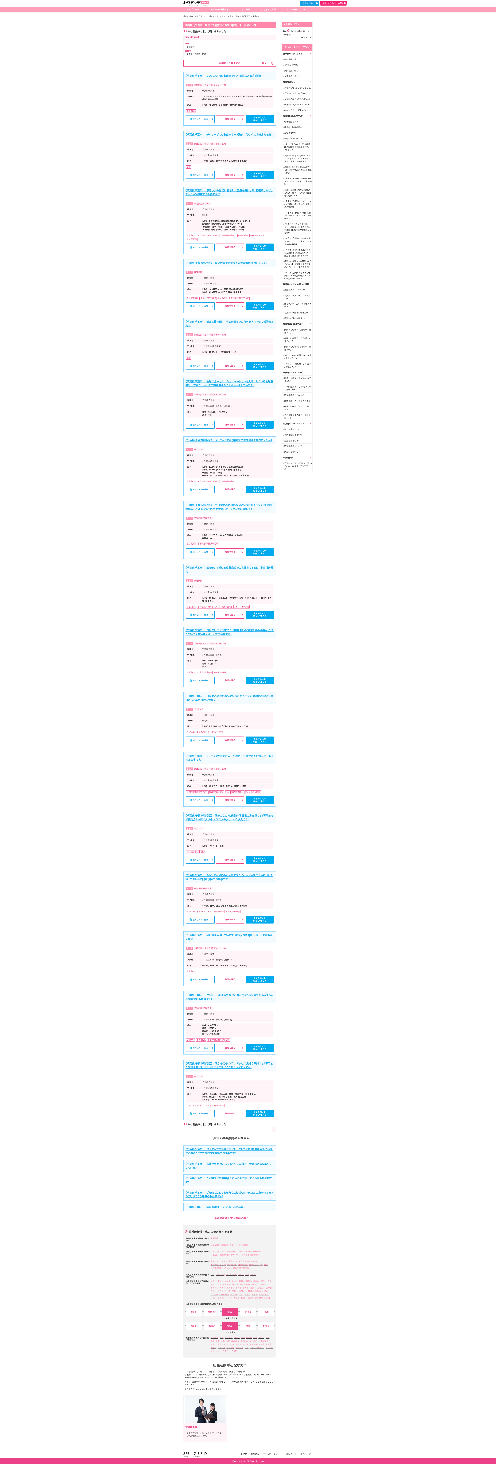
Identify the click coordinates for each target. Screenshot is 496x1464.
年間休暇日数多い (218, 1265)
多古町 (247, 1294)
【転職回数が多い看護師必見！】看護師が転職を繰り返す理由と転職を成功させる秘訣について (298, 228)
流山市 (254, 1284)
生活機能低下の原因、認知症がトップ (297, 416)
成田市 (263, 1281)
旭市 (220, 1284)
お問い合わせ (290, 1454)
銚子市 (213, 1281)
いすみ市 (214, 1294)
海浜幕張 (235, 1341)
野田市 (249, 1281)
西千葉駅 (248, 1312)
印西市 (220, 1291)
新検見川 (229, 1337)
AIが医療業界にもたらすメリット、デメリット (297, 388)
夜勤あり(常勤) (227, 1245)
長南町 (251, 1298)
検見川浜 (244, 1341)
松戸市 (242, 1281)
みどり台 (230, 1344)
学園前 (213, 1348)
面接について (290, 133)
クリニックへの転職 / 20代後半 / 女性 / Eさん (298, 357)
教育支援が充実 (256, 1265)
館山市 (235, 1281)
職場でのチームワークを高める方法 (297, 305)
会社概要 (243, 1454)
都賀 (255, 1337)
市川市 (220, 1281)
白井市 (228, 1291)
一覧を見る (306, 37)
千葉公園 (239, 1348)
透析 (247, 1275)
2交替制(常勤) (241, 1245)
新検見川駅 (212, 1312)
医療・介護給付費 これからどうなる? (297, 379)
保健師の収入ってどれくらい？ (297, 99)
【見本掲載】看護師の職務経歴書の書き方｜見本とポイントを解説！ (297, 216)
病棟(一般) (220, 1275)
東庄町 (255, 1294)
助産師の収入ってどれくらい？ (297, 104)
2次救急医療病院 (227, 1251)
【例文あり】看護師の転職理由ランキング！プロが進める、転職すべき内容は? (298, 241)
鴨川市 (222, 1288)
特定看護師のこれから (294, 395)
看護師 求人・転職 (216, 16)
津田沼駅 (211, 1326)
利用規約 (255, 1454)
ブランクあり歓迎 (230, 1268)
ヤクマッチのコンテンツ (298, 9)
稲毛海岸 (253, 1341)
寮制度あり (232, 1265)
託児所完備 (244, 1268)
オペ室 (241, 1275)
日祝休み (223, 1261)
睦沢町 (237, 1298)
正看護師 (214, 1238)
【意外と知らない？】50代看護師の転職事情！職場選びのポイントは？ (297, 147)
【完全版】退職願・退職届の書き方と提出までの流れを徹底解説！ (298, 181)
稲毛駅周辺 (246, 16)
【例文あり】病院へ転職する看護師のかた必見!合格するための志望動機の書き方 (297, 276)
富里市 (235, 1291)
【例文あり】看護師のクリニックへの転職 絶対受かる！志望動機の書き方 (298, 204)
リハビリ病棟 (231, 1275)
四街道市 (261, 1288)
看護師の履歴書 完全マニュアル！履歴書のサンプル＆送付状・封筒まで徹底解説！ (297, 158)
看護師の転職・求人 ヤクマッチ (195, 16)
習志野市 (227, 1284)
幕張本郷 (214, 1337)
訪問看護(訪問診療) (250, 1255)
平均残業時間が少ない (248, 1261)
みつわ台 (269, 1348)
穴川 (247, 1348)
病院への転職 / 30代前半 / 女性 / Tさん (297, 331)
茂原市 (256, 1281)
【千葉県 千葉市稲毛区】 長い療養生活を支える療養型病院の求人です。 (226, 262)
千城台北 (227, 1351)
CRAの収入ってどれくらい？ (296, 110)
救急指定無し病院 (244, 1251)
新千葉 (245, 1344)
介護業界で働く (291, 76)
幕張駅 (193, 1312)
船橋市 (228, 1281)
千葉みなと (263, 1341)
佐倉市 (270, 1281)
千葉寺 (262, 1344)
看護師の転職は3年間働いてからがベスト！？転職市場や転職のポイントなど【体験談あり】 (298, 264)
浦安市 (253, 1288)
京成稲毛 (221, 1344)
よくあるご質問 (268, 9)
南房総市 (243, 1291)
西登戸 (238, 1344)
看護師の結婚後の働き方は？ (297, 312)
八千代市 (262, 1284)
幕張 (221, 1337)
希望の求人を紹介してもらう (259, 119)
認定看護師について (293, 429)
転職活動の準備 (291, 122)
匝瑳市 (251, 1291)
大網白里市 (224, 1294)
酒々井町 (234, 1294)
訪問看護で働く (291, 70)
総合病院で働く (291, 59)
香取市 (258, 1291)
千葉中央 (253, 1344)
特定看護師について (293, 446)
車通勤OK (233, 1261)
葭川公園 (230, 1348)
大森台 (269, 1344)
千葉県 (228, 16)
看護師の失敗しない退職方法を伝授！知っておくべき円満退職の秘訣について (297, 193)
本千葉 (261, 1337)
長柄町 (244, 1298)
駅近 (266, 1265)
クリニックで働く (291, 65)
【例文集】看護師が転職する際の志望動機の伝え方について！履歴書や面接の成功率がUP (297, 253)
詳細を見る (230, 119)
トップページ (192, 9)
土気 (223, 1341)
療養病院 (257, 1251)
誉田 (218, 1341)
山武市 (265, 1291)
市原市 (247, 1284)
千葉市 (236, 16)
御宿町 (267, 1298)
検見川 (213, 1344)
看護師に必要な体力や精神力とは (297, 297)
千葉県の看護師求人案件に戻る (230, 1218)
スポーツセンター (257, 1348)
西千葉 (237, 1337)
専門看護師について (293, 435)
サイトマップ (305, 1454)
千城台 (235, 1351)
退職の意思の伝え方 (293, 138)
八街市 (213, 1291)
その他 (253, 1275)
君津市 (239, 1288)
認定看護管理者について (295, 440)
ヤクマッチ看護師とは (220, 9)
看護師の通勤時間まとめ (295, 318)
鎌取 (212, 1341)
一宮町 (230, 1298)
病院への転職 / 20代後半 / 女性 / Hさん (297, 348)
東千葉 (249, 1337)
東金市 (213, 1284)
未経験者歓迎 (216, 1268)
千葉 (243, 1337)
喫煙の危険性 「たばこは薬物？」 (296, 408)
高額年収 (214, 1261)
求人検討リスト (309, 3)
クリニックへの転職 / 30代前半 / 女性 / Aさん (298, 365)
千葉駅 (266, 1312)
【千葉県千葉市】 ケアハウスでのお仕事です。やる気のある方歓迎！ (223, 75)
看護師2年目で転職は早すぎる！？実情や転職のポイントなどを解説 (298, 170)
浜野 (228, 1341)
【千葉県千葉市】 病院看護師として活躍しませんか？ (215, 1207)
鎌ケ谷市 (230, 1288)
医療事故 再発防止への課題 (297, 401)
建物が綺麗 (243, 1265)
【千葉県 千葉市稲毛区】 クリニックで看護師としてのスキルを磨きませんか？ (228, 440)
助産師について (291, 452)
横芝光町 (221, 1298)
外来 (212, 1275)
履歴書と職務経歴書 (293, 127)
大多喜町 (259, 1298)
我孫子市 (214, 1288)
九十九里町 (264, 1294)
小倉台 (219, 1351)
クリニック (215, 1251)
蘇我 (267, 1337)
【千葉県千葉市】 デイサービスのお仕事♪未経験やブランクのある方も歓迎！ (229, 134)
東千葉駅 (266, 1326)
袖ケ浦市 (270, 1288)
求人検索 (246, 9)
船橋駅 (193, 1326)
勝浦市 (240, 1284)
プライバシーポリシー (272, 1454)
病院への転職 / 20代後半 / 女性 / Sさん (297, 340)
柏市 (234, 1284)
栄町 (241, 1294)
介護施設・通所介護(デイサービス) (226, 1255)
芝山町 (213, 1298)
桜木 (212, 1351)
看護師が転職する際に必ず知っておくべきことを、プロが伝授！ (298, 466)
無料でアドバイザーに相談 (333, 3)
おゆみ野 (221, 1348)
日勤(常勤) (215, 1245)
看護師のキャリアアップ (294, 290)
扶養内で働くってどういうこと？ (297, 88)
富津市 (246, 1288)
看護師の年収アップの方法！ (296, 93)
